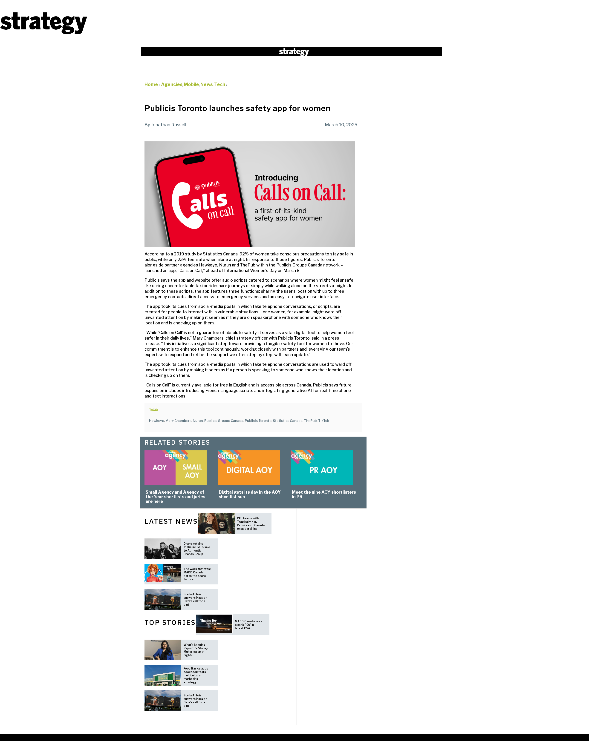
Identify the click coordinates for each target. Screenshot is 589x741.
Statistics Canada (288, 421)
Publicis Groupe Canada (223, 421)
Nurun (198, 421)
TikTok (323, 421)
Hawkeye (156, 421)
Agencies (171, 84)
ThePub (310, 421)
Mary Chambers (178, 421)
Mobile (191, 84)
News (206, 84)
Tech (219, 84)
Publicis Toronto (258, 421)
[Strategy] (43, 33)
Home (151, 84)
